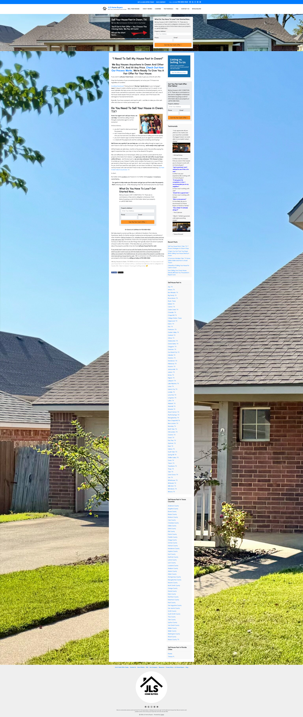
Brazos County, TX (173, 639)
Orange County (172, 588)
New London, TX (173, 423)
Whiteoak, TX (172, 483)
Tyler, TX (170, 472)
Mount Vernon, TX (173, 412)
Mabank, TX (171, 403)
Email (176, 37)
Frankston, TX (172, 329)
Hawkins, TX (172, 358)
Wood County (172, 637)
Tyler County (172, 619)
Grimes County (172, 543)
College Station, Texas (175, 318)
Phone (157, 37)
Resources (161, 667)
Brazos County (172, 514)
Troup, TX (171, 469)
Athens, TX (171, 290)
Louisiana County (173, 565)
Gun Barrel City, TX (173, 352)
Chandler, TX (172, 312)
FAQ (177, 9)
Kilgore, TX (171, 378)
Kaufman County (173, 557)
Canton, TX (171, 307)
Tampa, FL (171, 656)
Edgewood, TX (172, 321)
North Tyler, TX (172, 429)
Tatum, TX (171, 463)
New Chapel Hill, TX (174, 420)
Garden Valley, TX (173, 332)
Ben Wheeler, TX (173, 292)
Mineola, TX (171, 409)
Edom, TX (171, 324)
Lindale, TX (171, 392)
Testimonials (168, 9)
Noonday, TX (172, 426)
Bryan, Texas (172, 301)
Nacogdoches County (174, 580)
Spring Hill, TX (172, 455)
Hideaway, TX (172, 364)
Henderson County (173, 548)
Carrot (162, 714)
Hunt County (171, 554)
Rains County (172, 594)
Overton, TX (171, 435)
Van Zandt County (173, 625)
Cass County (172, 520)
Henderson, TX (172, 361)
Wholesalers (196, 9)
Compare (158, 9)
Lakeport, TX (172, 381)
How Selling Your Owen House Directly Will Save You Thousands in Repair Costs (178, 273)
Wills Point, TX (172, 486)
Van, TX (170, 477)
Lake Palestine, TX (173, 383)
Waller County (172, 631)
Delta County (172, 528)
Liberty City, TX (172, 389)
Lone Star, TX (172, 395)
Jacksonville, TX (173, 369)
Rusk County (171, 602)
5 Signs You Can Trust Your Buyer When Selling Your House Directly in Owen (178, 253)
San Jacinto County (174, 608)
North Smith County (174, 585)
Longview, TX (172, 398)
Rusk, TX (170, 446)
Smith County (172, 611)
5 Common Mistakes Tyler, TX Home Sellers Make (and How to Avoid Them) (179, 260)
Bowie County (172, 511)
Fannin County (172, 534)
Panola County (172, 591)
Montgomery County (174, 577)
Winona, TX (171, 492)
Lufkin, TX (171, 400)
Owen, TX (171, 437)
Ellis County (171, 531)
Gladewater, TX (173, 341)
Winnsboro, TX (172, 489)
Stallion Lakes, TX (173, 457)
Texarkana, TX (172, 466)
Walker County (172, 628)
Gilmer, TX (171, 338)
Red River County (173, 597)
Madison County (173, 568)
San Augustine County (174, 605)
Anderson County (173, 506)
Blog (187, 667)
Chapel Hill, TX (172, 315)
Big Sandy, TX (172, 295)
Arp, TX (170, 287)
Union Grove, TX (173, 474)
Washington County (174, 634)
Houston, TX (171, 366)
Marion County (172, 571)
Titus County (171, 617)
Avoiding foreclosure (117, 86)
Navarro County (172, 583)
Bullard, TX (171, 304)
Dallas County (172, 526)
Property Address (160, 31)
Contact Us (185, 9)
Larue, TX (171, 386)
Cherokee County (173, 523)
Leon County (172, 563)
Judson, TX (171, 372)
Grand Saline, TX (173, 344)
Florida (170, 654)
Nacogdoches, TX (173, 418)
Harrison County (173, 546)
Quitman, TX (172, 443)
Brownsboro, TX (173, 298)
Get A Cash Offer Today (146, 2)
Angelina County (173, 509)
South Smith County (174, 614)
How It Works (147, 9)
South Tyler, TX (172, 452)
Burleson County (173, 517)
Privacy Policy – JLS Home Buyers (175, 667)
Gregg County (172, 540)
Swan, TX (171, 460)
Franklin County (172, 537)
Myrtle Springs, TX (173, 415)
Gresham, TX (172, 349)
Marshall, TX (171, 406)
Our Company (161, 2)
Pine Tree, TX (172, 440)
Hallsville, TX (171, 355)
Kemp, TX (171, 375)
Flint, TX (170, 327)
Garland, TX (171, 335)
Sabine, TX (171, 449)
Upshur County (172, 622)
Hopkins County (173, 551)
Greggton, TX (172, 346)
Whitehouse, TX (173, 480)
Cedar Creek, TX (173, 309)
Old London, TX (173, 432)
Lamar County (172, 560)
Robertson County (173, 600)
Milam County (172, 574)
